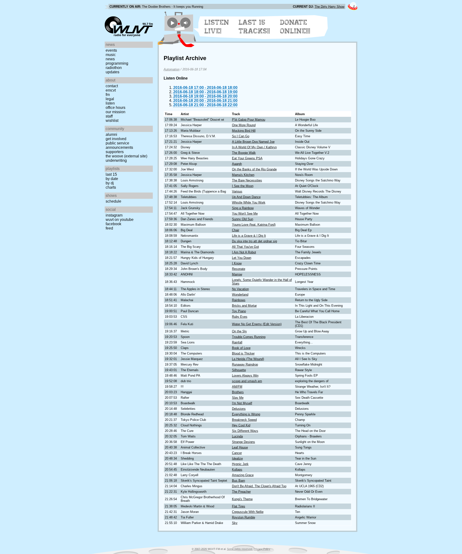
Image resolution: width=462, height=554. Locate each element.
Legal (110, 99)
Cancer (237, 453)
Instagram (114, 215)
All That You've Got (245, 247)
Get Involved (116, 139)
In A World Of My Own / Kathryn (254, 147)
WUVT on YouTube (120, 220)
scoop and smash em (247, 381)
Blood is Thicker (243, 353)
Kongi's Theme (242, 499)
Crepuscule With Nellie (247, 512)
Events (111, 50)
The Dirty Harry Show (329, 6)
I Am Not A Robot (244, 252)
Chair (235, 230)
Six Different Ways (245, 431)
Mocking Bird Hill (244, 130)
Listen (110, 103)
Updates (112, 72)
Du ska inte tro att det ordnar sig (254, 241)
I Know (237, 263)
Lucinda (237, 436)
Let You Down (241, 258)
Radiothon (114, 68)
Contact (112, 86)
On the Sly (239, 331)
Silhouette (239, 370)
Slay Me (238, 397)
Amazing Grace (243, 475)
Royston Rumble (243, 517)
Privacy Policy (262, 549)
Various (237, 191)
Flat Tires (238, 506)
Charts (111, 187)
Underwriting (116, 160)
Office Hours (115, 108)
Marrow (237, 274)
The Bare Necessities (247, 180)
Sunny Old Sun (242, 219)
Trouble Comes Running (248, 337)
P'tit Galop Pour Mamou (248, 119)
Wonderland (240, 294)
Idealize (237, 458)
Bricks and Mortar (244, 305)
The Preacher (241, 491)
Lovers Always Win (245, 375)
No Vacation (240, 289)
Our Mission (115, 112)
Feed (109, 228)
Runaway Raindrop (245, 364)
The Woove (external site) (126, 156)
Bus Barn (238, 480)
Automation (172, 69)
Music (111, 55)
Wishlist (112, 120)
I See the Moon (242, 186)
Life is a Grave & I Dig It (249, 235)
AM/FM (237, 386)
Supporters (115, 152)
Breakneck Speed (244, 420)
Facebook (113, 224)
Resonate (238, 269)
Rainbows (238, 300)
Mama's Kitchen (243, 175)
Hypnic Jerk (240, 464)
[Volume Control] (186, 22)
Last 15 (111, 174)
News (110, 59)
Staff (109, 116)
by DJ (110, 183)
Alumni (111, 134)
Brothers (238, 392)
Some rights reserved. (240, 549)
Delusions (239, 409)
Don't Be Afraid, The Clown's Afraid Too (259, 486)
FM (108, 95)
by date (112, 179)
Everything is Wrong (246, 414)
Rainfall (237, 342)
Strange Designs (243, 442)
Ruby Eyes (239, 316)
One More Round (244, 125)
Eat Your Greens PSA (247, 158)
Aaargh (237, 164)
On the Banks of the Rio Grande (254, 169)
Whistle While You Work (248, 202)
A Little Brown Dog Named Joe (253, 141)
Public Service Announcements (119, 145)
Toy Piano (239, 311)
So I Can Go (240, 136)
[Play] (172, 22)
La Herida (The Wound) (248, 359)
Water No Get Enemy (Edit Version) (257, 324)
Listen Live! (217, 26)
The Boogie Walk (244, 153)
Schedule (113, 201)
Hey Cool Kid (241, 425)
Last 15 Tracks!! (254, 26)
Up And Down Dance (246, 197)
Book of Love (241, 348)
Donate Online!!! (295, 26)
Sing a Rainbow (243, 208)
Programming (117, 63)
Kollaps (237, 469)
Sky (234, 523)
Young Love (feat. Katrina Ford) (254, 224)
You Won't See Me (245, 213)
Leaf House (240, 447)
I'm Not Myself (242, 403)
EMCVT (111, 90)
